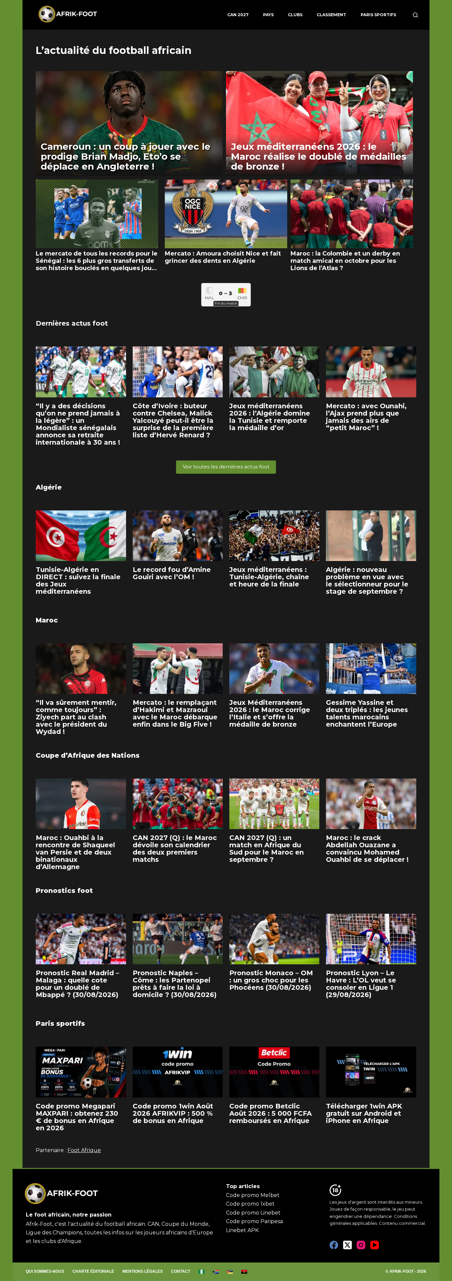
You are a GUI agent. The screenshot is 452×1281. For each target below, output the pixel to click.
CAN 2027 (238, 14)
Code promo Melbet (253, 1195)
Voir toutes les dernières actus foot (226, 466)
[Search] (415, 15)
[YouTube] (374, 1245)
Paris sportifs (378, 14)
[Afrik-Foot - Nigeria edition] (202, 1271)
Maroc (47, 620)
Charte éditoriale (93, 1271)
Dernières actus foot (72, 323)
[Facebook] (334, 1245)
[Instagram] (361, 1245)
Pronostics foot (64, 891)
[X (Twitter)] (347, 1245)
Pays (268, 14)
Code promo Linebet (253, 1213)
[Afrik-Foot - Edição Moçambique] (230, 1271)
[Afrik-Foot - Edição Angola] (244, 1271)
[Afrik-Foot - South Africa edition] (216, 1271)
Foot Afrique (84, 1150)
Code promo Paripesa (254, 1221)
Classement (331, 14)
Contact (180, 1271)
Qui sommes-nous (45, 1271)
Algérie (49, 487)
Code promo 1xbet (250, 1204)
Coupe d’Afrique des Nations (88, 755)
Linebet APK (242, 1230)
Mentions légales (142, 1271)
